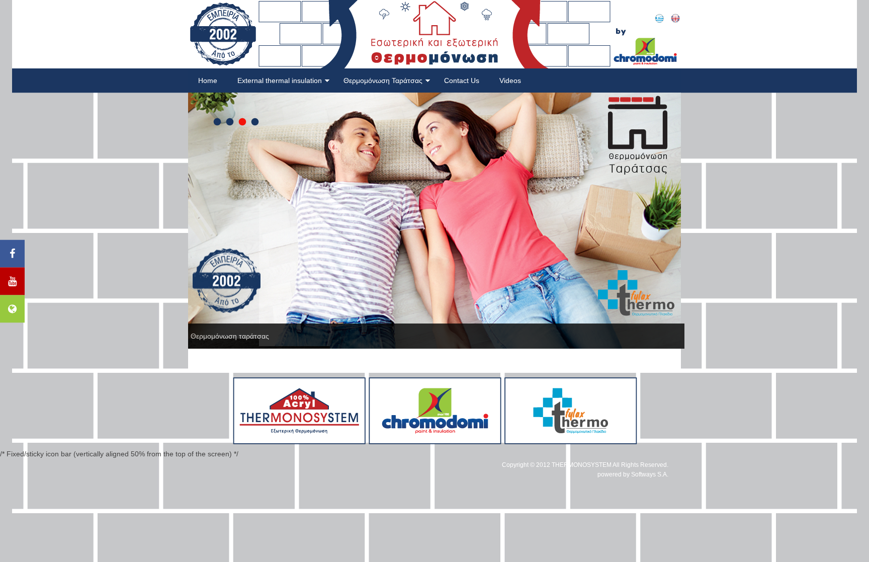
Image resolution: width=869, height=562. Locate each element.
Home (207, 80)
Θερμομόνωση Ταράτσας (382, 80)
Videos (510, 80)
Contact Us (461, 80)
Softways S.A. (649, 474)
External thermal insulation (279, 80)
